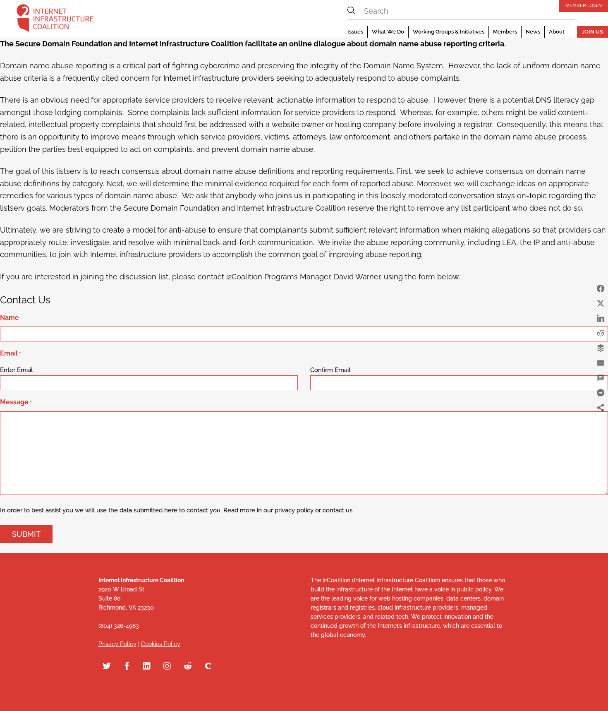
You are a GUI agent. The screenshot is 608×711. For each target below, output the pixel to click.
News (533, 32)
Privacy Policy (117, 644)
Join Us (592, 32)
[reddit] (188, 665)
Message (15, 402)
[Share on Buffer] (600, 348)
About (557, 32)
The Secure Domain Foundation (56, 43)
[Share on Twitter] (600, 303)
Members (505, 32)
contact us (337, 510)
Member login (583, 5)
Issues (355, 32)
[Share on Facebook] (600, 288)
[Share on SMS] (600, 377)
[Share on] (600, 422)
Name (9, 318)
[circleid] (208, 665)
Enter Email (16, 370)
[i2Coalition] (55, 20)
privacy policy (294, 510)
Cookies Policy (160, 644)
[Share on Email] (600, 363)
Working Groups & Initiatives (448, 32)
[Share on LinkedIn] (600, 318)
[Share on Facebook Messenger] (600, 392)
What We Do (388, 32)
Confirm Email (330, 370)
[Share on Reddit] (600, 333)
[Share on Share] (600, 407)
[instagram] (167, 665)
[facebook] (127, 665)
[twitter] (106, 665)
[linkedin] (147, 665)
